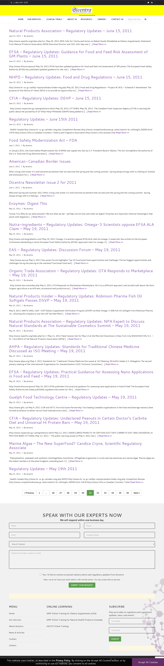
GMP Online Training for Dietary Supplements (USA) (71, 613)
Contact (13, 638)
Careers (12, 645)
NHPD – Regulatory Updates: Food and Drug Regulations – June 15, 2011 (75, 77)
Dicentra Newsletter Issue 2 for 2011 (42, 182)
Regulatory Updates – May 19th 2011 (43, 469)
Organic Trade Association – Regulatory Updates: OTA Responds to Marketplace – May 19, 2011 (81, 273)
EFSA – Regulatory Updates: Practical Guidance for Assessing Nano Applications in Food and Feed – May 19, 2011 (81, 374)
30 (83, 492)
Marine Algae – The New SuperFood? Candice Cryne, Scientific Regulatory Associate (75, 445)
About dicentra (16, 626)
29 (75, 492)
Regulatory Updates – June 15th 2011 (43, 119)
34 (112, 492)
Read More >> (99, 44)
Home (11, 613)
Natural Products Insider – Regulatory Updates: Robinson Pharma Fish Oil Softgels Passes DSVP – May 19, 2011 (75, 298)
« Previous (29, 492)
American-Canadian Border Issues (40, 161)
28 (68, 492)
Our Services (15, 619)
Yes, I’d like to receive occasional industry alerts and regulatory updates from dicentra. (83, 574)
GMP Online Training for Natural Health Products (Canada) (74, 619)
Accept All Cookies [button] (148, 662)
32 (97, 492)
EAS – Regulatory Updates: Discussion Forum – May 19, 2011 (64, 250)
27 (60, 492)
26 (53, 492)
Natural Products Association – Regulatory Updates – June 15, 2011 (70, 31)
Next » (137, 492)
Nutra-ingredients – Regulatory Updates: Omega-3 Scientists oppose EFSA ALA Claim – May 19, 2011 (81, 226)
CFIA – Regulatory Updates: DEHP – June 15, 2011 (55, 98)
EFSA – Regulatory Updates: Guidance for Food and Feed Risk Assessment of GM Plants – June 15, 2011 (78, 54)
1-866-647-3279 (20, 2)
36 (127, 492)
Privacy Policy (63, 660)
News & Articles (16, 632)
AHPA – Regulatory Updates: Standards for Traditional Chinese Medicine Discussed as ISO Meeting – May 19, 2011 (74, 348)
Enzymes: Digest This (28, 203)
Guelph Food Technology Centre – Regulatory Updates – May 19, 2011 (73, 397)
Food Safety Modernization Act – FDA (43, 140)
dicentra (30, 36)
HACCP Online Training (58, 626)
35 (120, 492)
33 (105, 492)
